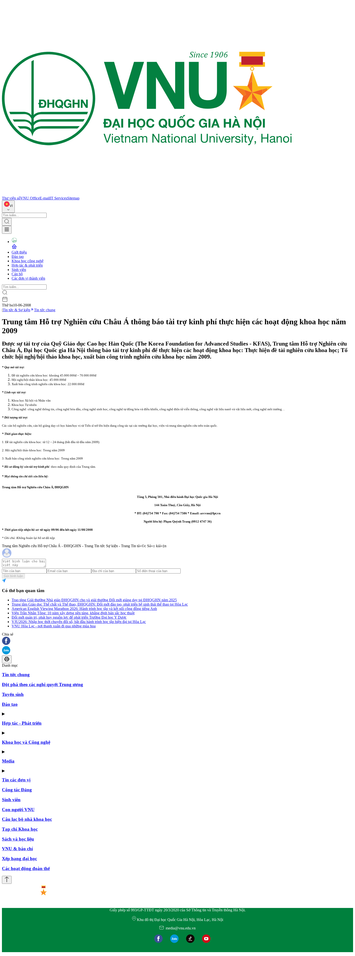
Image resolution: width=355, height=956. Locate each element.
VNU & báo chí (17, 848)
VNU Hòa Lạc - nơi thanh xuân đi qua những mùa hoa (54, 626)
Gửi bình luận (13, 576)
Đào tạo (18, 257)
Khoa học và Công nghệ (26, 742)
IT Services (58, 198)
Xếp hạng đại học (19, 858)
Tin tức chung (44, 310)
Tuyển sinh (13, 694)
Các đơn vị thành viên (28, 278)
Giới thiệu (19, 252)
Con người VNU (18, 809)
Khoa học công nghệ (27, 261)
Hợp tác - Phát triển (22, 723)
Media (8, 761)
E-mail (45, 198)
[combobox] (8, 206)
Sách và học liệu (18, 839)
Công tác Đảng (17, 789)
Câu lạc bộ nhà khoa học (27, 819)
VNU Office (30, 198)
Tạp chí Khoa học (20, 829)
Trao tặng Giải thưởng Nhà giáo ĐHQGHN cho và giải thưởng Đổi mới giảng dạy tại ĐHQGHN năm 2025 (94, 600)
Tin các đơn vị (16, 779)
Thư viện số (11, 198)
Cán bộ (17, 274)
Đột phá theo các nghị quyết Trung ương (42, 684)
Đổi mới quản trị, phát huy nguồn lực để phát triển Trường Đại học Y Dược (69, 617)
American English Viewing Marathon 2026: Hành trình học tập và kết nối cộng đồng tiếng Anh (84, 609)
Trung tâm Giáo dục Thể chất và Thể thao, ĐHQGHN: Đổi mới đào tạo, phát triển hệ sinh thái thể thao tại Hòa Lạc (100, 604)
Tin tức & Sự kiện (16, 310)
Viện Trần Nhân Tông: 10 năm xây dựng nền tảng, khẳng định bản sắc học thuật (73, 613)
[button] (177, 641)
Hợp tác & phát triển (27, 265)
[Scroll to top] (7, 880)
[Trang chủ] (147, 194)
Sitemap (73, 198)
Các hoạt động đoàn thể (26, 868)
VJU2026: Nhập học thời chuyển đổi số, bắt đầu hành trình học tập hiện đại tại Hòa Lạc (79, 622)
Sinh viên (19, 270)
